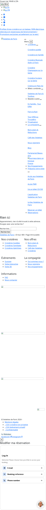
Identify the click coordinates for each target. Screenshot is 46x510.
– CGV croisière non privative (16, 424)
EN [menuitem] (8, 10)
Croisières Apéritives (13, 248)
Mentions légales (12, 422)
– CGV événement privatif (15, 427)
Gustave (8, 261)
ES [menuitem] (8, 7)
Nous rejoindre (34, 264)
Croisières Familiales (13, 245)
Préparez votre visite (36, 168)
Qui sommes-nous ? (36, 261)
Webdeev (7, 434)
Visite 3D (8, 267)
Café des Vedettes (35, 248)
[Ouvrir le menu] (25, 39)
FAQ (6, 277)
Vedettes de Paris (7, 235)
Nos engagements (35, 267)
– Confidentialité (11, 430)
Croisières (32, 44)
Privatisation (33, 122)
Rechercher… (5, 228)
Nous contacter (11, 280)
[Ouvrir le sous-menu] (41, 99)
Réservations (33, 212)
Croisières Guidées (12, 243)
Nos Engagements (35, 166)
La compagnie (33, 124)
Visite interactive (11, 264)
